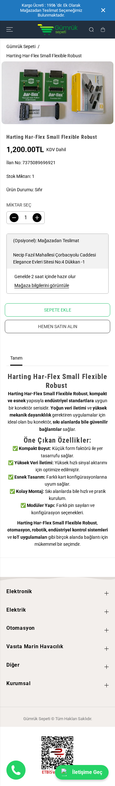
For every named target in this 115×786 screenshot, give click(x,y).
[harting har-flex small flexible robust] (57, 92)
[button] (10, 29)
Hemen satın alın (57, 326)
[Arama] (91, 29)
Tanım (16, 358)
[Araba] (103, 29)
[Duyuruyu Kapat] (103, 10)
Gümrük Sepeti (20, 46)
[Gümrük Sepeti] (58, 29)
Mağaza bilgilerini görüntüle (41, 285)
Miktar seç (18, 204)
